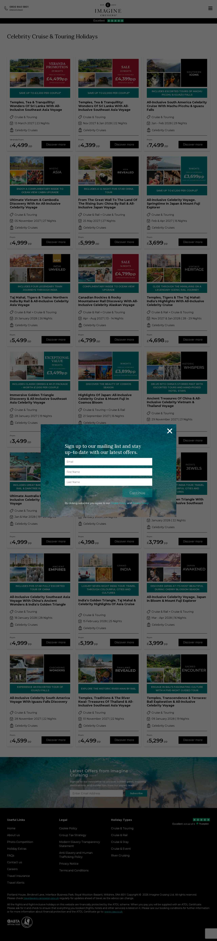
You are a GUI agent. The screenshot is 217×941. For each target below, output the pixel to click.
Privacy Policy (140, 503)
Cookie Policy (118, 503)
